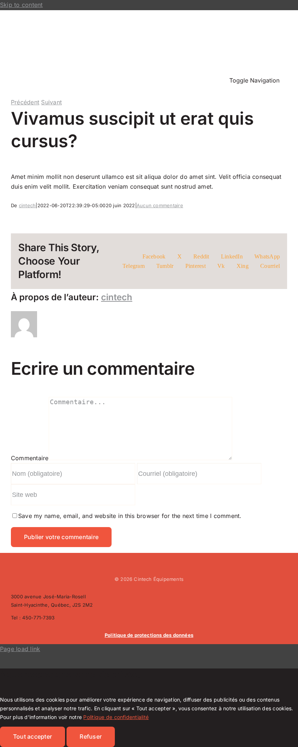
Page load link (20, 648)
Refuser (91, 736)
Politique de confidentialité (116, 717)
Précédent (25, 102)
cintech (27, 205)
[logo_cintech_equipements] (65, 20)
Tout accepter (32, 736)
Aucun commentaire (160, 205)
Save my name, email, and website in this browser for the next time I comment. (129, 515)
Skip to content (21, 4)
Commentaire (30, 458)
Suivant (51, 102)
